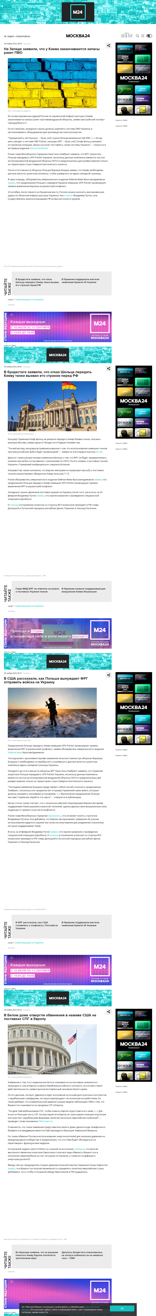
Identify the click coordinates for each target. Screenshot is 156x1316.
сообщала (79, 1149)
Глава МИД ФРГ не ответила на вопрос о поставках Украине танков (37, 590)
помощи (14, 505)
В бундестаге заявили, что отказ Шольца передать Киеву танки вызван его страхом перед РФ (37, 282)
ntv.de (99, 452)
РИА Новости (45, 1121)
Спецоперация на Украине (29, 299)
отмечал (68, 195)
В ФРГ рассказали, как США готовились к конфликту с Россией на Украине (37, 925)
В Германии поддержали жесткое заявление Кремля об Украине (80, 281)
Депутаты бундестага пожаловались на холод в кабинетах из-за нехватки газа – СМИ (82, 1255)
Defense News (15, 752)
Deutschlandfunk (39, 148)
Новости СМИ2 (10, 346)
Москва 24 (78, 36)
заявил (11, 183)
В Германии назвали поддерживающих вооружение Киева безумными (84, 590)
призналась (54, 816)
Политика (26, 44)
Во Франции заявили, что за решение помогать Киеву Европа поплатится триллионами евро (37, 1255)
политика (11, 305)
